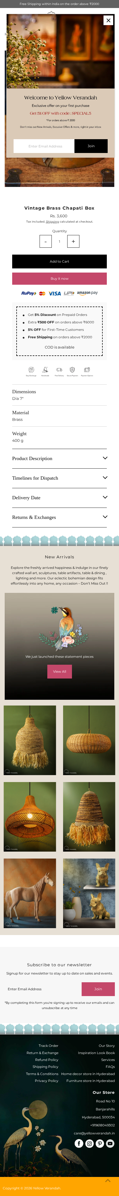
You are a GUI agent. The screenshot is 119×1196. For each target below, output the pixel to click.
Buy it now (60, 278)
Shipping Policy (45, 1067)
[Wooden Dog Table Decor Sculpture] (89, 893)
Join (98, 989)
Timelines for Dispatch (35, 478)
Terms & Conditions (42, 1074)
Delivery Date (26, 497)
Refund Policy (46, 1060)
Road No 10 (105, 1101)
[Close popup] (108, 20)
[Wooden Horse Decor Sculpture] (30, 893)
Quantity (59, 231)
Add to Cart (59, 261)
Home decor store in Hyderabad (88, 1074)
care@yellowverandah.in (94, 1133)
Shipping (52, 221)
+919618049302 (102, 1125)
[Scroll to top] (107, 1180)
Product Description (32, 458)
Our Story (107, 1046)
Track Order (48, 1046)
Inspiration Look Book (96, 1053)
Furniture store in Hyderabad (90, 1081)
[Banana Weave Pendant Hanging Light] (30, 740)
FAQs (110, 1067)
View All (59, 671)
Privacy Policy (46, 1081)
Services (108, 1060)
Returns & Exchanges (34, 517)
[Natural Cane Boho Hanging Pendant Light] (89, 740)
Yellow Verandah (46, 1188)
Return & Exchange (42, 1053)
